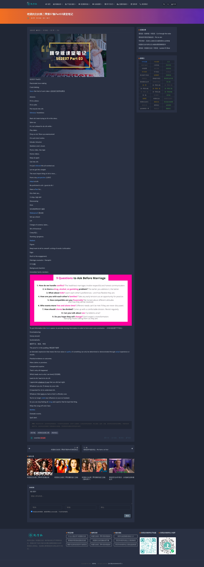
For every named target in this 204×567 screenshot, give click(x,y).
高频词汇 (168, 108)
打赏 (107, 438)
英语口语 (144, 105)
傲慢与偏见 (144, 65)
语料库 (135, 4)
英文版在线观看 (168, 102)
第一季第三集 (168, 88)
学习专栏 (144, 71)
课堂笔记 (54, 433)
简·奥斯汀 (156, 95)
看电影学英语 (156, 78)
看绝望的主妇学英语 (144, 82)
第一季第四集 (168, 91)
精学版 (168, 95)
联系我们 (145, 4)
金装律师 (168, 105)
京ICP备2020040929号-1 (115, 563)
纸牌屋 (144, 98)
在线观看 (144, 68)
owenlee (39, 438)
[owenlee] (28, 18)
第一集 (144, 95)
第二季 (33, 18)
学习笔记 (45, 30)
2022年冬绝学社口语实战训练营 (125, 544)
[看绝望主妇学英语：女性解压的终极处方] (121, 466)
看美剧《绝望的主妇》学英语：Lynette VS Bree (154, 48)
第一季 (144, 85)
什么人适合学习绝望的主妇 (77, 536)
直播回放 (168, 75)
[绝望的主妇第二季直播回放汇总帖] (67, 466)
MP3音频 (144, 61)
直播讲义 (144, 78)
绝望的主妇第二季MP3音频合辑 (38, 477)
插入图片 (33, 491)
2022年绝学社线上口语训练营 (126, 540)
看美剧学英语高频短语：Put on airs (150, 37)
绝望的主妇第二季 (43, 433)
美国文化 (156, 102)
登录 (174, 4)
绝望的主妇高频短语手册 (101, 540)
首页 (48, 4)
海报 (122, 438)
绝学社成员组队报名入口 (126, 536)
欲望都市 (156, 75)
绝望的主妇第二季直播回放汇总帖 (66, 477)
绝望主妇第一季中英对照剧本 (101, 536)
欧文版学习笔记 (144, 75)
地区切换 (156, 68)
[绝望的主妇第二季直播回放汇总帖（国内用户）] (94, 465)
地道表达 (168, 68)
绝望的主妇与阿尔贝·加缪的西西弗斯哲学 (152, 44)
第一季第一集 (156, 88)
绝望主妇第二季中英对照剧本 (101, 544)
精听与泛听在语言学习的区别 (77, 544)
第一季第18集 (144, 88)
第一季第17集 (168, 85)
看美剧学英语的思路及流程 (77, 540)
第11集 (168, 81)
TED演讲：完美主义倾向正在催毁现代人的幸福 (154, 41)
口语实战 (156, 65)
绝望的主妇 (156, 98)
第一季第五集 (156, 91)
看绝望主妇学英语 (168, 79)
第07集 (33, 433)
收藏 (115, 438)
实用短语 (168, 71)
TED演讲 (156, 61)
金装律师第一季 (144, 108)
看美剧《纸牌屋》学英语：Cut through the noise (155, 33)
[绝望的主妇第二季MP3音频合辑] (39, 471)
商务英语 (168, 65)
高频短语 (156, 108)
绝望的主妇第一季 (168, 99)
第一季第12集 (156, 85)
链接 (129, 438)
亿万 (168, 61)
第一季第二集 (144, 91)
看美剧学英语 (156, 81)
